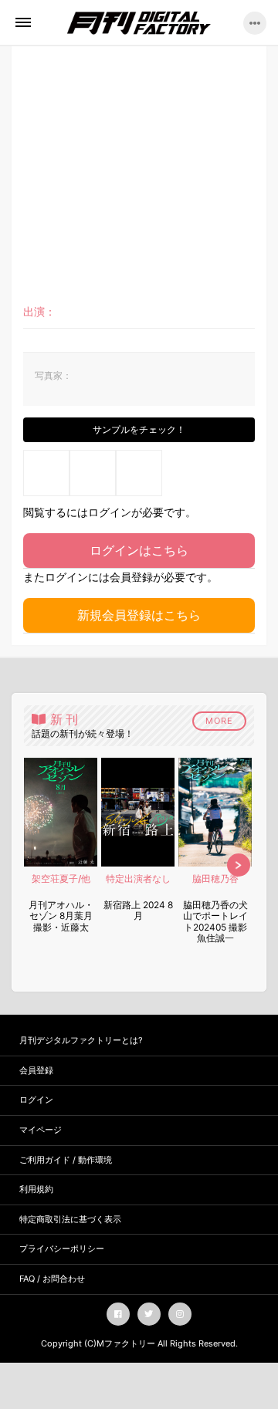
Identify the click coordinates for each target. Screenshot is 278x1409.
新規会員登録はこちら (139, 615)
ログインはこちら (139, 550)
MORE (219, 720)
